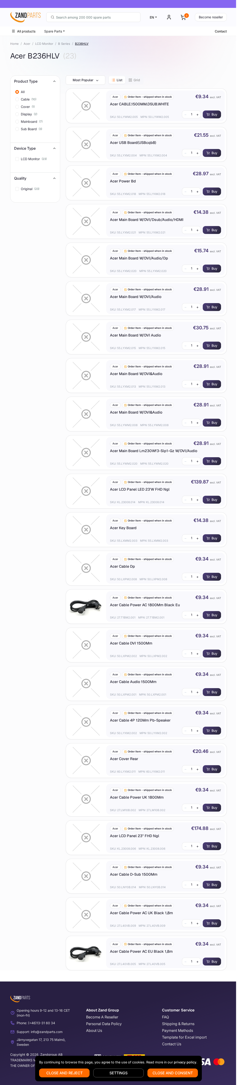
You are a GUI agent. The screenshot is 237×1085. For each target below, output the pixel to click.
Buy (214, 114)
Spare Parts (53, 31)
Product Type (25, 81)
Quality (20, 178)
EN (152, 17)
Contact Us (171, 1044)
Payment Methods (177, 1030)
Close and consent (173, 1073)
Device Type (25, 148)
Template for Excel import (184, 1037)
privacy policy (185, 1062)
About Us (94, 1030)
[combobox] (93, 17)
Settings (118, 1073)
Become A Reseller (102, 1017)
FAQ (165, 1017)
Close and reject (64, 1073)
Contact (221, 31)
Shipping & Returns (178, 1023)
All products (26, 31)
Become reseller (211, 17)
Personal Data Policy (104, 1023)
